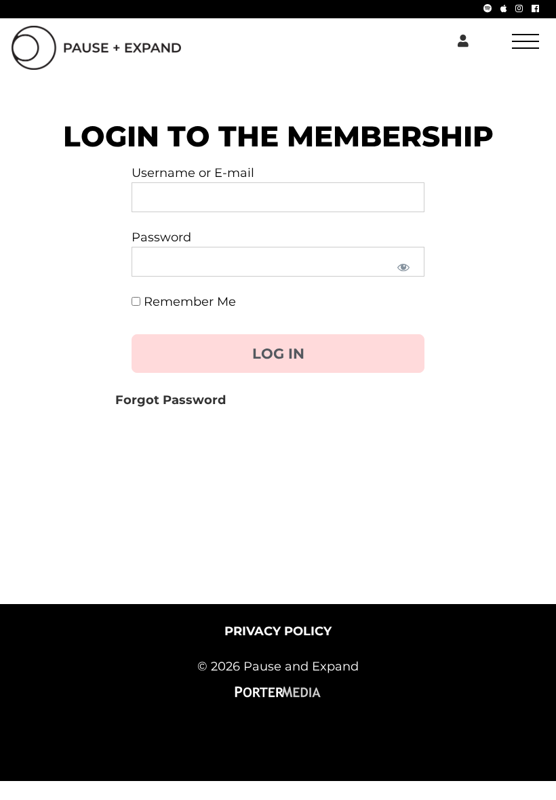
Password (161, 237)
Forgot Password (170, 400)
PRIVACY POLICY (278, 631)
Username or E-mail (193, 172)
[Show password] (402, 266)
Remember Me (188, 301)
